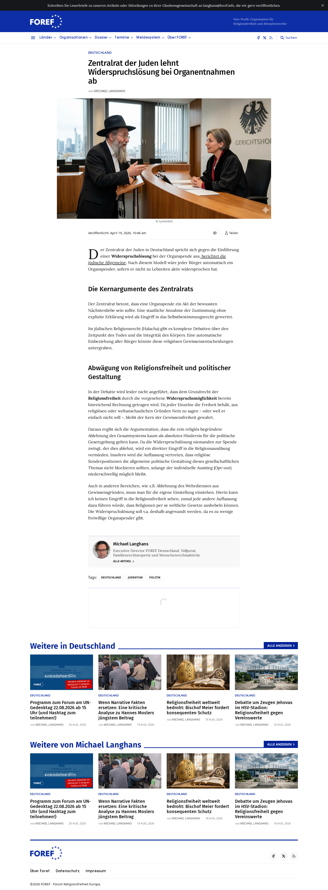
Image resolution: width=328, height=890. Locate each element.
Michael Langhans (109, 91)
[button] (45, 37)
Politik (154, 577)
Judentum (135, 577)
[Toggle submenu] (55, 37)
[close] (322, 5)
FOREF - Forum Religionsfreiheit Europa (70, 884)
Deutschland (100, 52)
